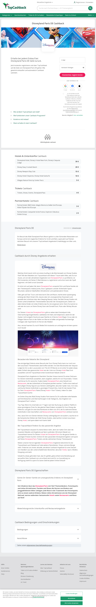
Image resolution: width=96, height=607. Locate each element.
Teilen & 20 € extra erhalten (29, 570)
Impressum (83, 581)
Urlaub (28, 312)
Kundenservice (5, 571)
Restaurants (22, 383)
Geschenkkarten (20, 15)
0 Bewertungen (76, 228)
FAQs (2, 574)
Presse (62, 568)
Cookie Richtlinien (38, 597)
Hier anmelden (78, 115)
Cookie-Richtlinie (85, 578)
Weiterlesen (21, 245)
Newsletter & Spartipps (54, 15)
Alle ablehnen (71, 598)
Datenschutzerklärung (71, 112)
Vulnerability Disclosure (67, 574)
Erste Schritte (5, 568)
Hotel (60, 317)
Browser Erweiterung (27, 576)
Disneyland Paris (57, 278)
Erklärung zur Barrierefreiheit (49, 571)
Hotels (64, 450)
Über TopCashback (46, 568)
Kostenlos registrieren (72, 75)
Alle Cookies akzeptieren (71, 603)
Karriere (62, 571)
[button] (45, 2)
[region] (48, 598)
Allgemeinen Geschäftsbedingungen (70, 109)
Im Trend (23, 582)
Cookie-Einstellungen (71, 593)
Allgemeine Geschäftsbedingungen (86, 574)
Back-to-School (70, 15)
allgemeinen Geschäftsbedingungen (39, 545)
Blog (22, 573)
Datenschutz (83, 570)
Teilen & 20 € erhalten (36, 15)
